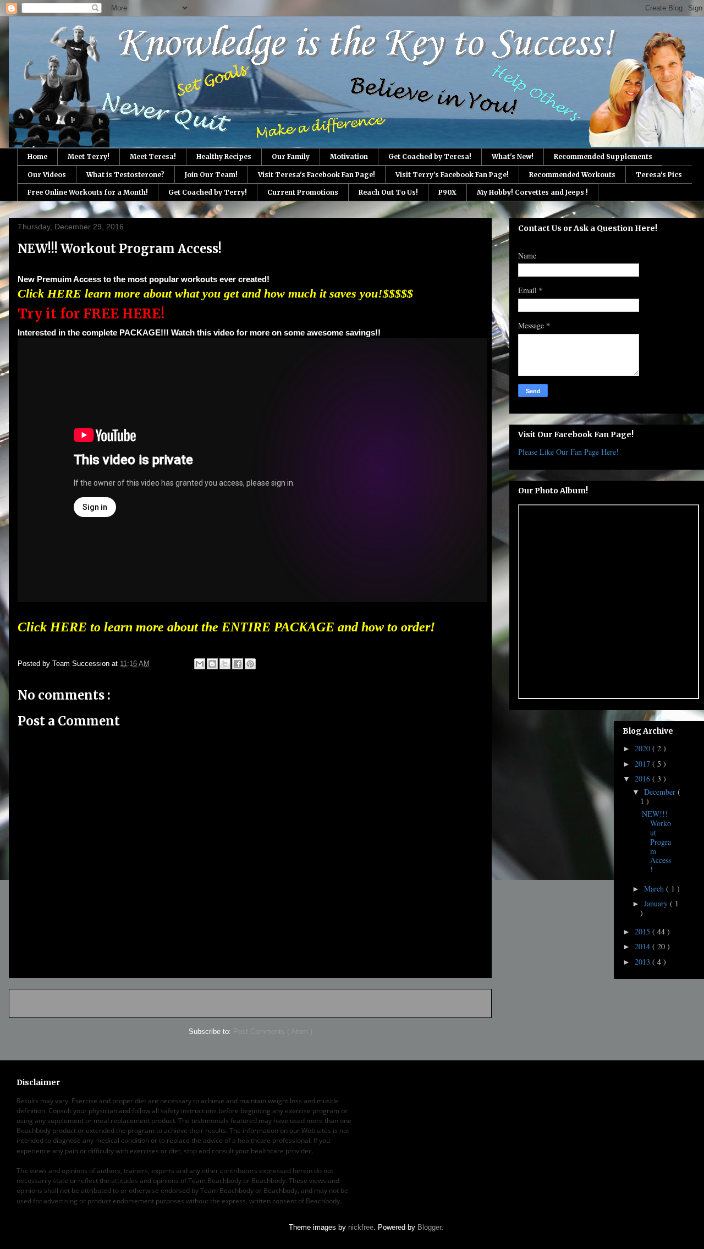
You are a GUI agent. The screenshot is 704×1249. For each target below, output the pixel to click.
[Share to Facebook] (237, 663)
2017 (643, 763)
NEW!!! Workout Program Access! (656, 841)
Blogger (429, 1227)
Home (37, 156)
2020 (643, 748)
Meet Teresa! (153, 156)
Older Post (462, 1003)
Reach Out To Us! (388, 192)
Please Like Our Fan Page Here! (568, 452)
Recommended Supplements (603, 156)
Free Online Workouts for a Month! (88, 192)
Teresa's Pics (659, 174)
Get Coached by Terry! (207, 192)
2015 (643, 931)
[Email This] (199, 663)
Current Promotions (302, 192)
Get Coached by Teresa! (429, 156)
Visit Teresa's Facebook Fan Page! (316, 174)
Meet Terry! (88, 156)
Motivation (349, 156)
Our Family (291, 156)
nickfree (360, 1227)
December (661, 791)
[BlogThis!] (212, 663)
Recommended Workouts (572, 174)
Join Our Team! (211, 174)
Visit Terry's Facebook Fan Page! (452, 174)
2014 (643, 946)
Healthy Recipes (223, 156)
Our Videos (47, 174)
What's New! (513, 156)
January (657, 903)
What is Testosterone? (125, 174)
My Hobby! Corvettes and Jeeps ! (532, 192)
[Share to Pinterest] (250, 663)
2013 (643, 961)
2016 (643, 778)
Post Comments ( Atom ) (272, 1031)
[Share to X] (224, 663)
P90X (447, 192)
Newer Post (40, 1003)
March (655, 888)
